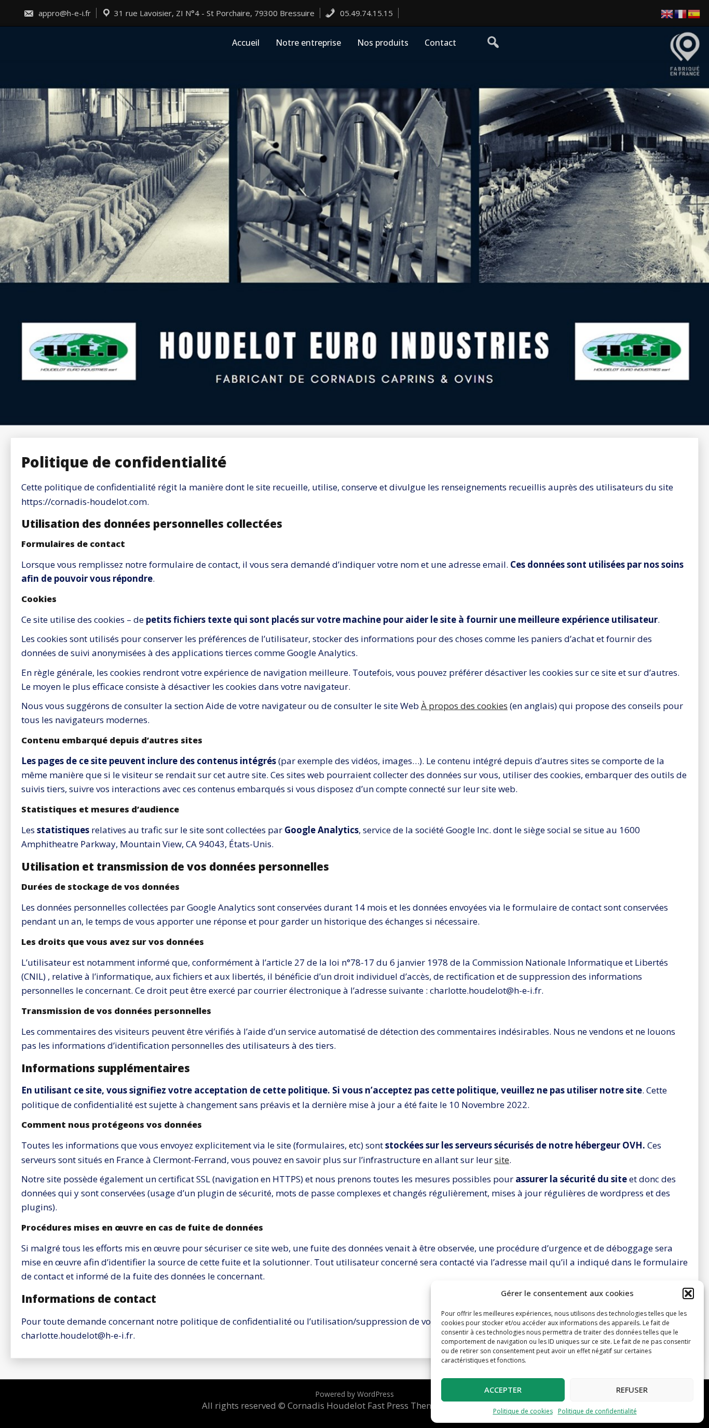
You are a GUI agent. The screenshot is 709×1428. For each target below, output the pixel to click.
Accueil (246, 42)
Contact (440, 42)
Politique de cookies (523, 1411)
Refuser (632, 1389)
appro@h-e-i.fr (63, 13)
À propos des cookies (464, 706)
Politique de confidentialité (597, 1411)
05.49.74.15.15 (365, 13)
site (502, 1160)
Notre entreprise (308, 42)
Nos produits (382, 42)
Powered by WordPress (354, 1394)
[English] (667, 13)
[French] (681, 13)
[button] (688, 1293)
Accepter (503, 1389)
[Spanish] (694, 13)
